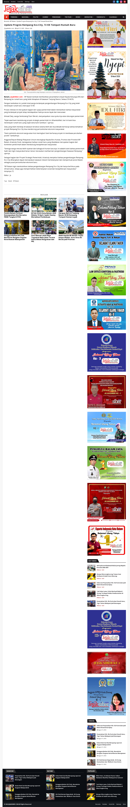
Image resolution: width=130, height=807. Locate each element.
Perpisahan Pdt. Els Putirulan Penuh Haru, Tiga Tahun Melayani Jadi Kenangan (111, 602)
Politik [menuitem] (35, 17)
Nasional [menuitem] (25, 17)
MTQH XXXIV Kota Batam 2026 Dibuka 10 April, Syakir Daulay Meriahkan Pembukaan (43, 215)
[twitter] (117, 1)
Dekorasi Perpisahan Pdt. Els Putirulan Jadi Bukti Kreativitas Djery (111, 584)
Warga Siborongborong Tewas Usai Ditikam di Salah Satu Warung (109, 575)
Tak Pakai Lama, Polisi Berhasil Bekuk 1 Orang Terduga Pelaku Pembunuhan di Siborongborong (110, 593)
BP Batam (13, 21)
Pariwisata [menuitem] (101, 17)
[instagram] (121, 1)
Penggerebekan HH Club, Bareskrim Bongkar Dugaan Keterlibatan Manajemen (15, 237)
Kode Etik (20, 2)
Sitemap (27, 2)
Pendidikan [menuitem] (56, 17)
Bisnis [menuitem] (78, 17)
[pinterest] (124, 1)
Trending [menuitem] (13, 17)
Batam (10, 181)
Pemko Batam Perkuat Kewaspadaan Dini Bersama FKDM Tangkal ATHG (15, 215)
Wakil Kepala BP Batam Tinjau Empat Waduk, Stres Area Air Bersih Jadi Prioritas (71, 237)
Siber (33, 2)
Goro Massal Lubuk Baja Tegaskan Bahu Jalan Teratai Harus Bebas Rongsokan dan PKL (43, 238)
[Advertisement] (89, 9)
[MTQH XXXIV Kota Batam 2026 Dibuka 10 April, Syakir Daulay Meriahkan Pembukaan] (43, 205)
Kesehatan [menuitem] (88, 17)
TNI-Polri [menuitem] (68, 17)
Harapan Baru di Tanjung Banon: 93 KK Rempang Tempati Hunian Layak (69, 215)
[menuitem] (6, 17)
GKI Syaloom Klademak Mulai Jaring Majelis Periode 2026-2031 (111, 566)
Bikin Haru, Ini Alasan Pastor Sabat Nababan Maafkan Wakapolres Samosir (109, 777)
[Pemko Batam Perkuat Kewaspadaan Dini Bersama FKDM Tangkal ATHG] (16, 205)
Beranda (6, 2)
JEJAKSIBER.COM (14, 804)
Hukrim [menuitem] (45, 17)
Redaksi (13, 2)
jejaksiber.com (9, 28)
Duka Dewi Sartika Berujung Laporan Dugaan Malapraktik (109, 744)
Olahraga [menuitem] (113, 17)
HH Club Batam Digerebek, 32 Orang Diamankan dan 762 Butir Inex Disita (109, 761)
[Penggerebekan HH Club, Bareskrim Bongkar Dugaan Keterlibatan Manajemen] (16, 227)
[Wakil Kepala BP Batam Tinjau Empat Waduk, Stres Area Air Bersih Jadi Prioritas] (71, 227)
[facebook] (114, 1)
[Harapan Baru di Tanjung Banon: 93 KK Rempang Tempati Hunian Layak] (71, 205)
